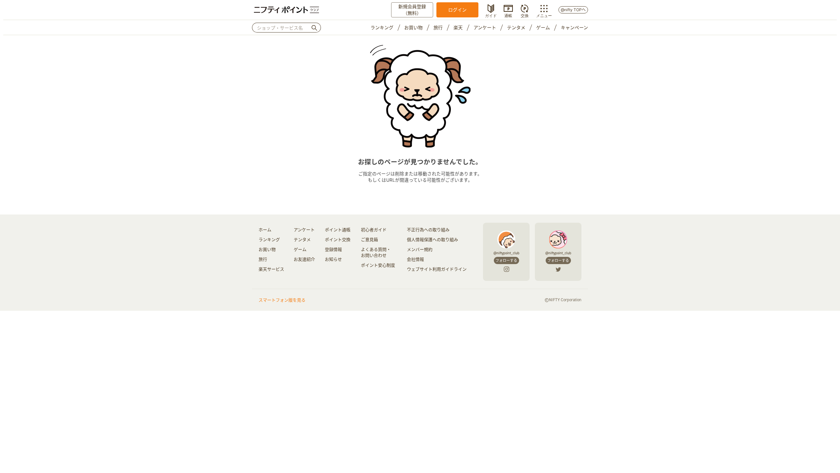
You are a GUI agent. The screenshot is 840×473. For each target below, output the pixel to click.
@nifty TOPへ (573, 9)
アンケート (484, 27)
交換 (525, 15)
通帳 (508, 15)
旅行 (438, 27)
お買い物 (413, 27)
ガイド (491, 15)
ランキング (381, 27)
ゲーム (543, 27)
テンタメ (516, 27)
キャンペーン (574, 27)
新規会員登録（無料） (412, 10)
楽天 (458, 27)
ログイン (457, 9)
